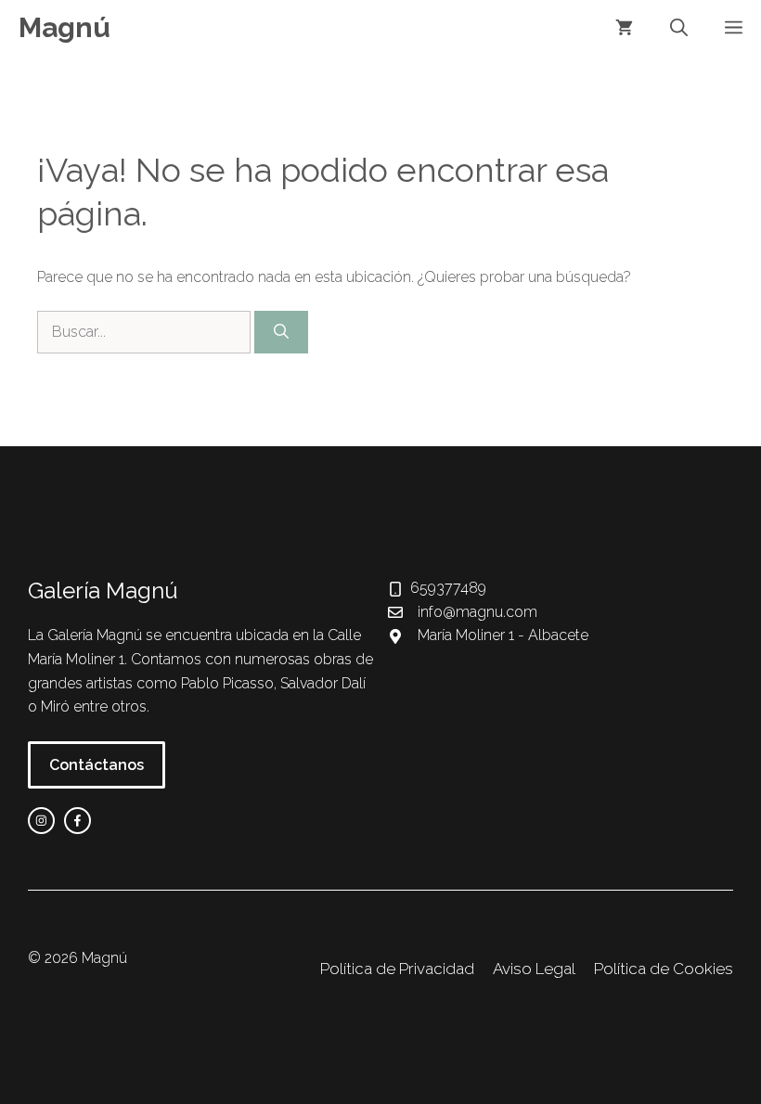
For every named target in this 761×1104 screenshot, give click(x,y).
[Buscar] (281, 332)
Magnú (64, 27)
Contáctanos (96, 765)
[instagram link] (41, 820)
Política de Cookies (663, 968)
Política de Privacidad (397, 968)
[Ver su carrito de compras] (624, 28)
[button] (678, 28)
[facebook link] (77, 820)
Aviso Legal (534, 968)
